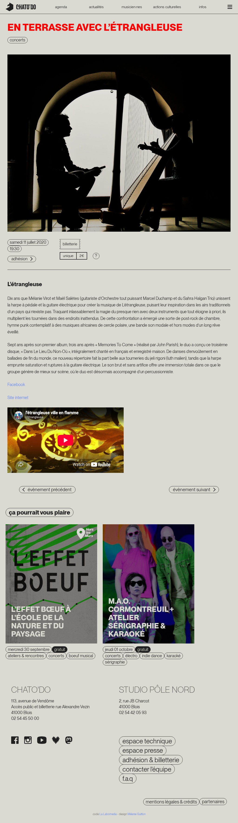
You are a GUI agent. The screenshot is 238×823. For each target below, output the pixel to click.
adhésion (19, 258)
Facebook (16, 384)
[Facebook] (15, 740)
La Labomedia (108, 814)
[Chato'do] (21, 7)
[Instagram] (28, 740)
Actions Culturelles (167, 7)
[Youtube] (41, 740)
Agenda (61, 7)
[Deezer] (56, 740)
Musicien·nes (132, 7)
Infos (202, 7)
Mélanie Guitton (136, 814)
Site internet (17, 397)
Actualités (96, 7)
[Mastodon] (69, 740)
